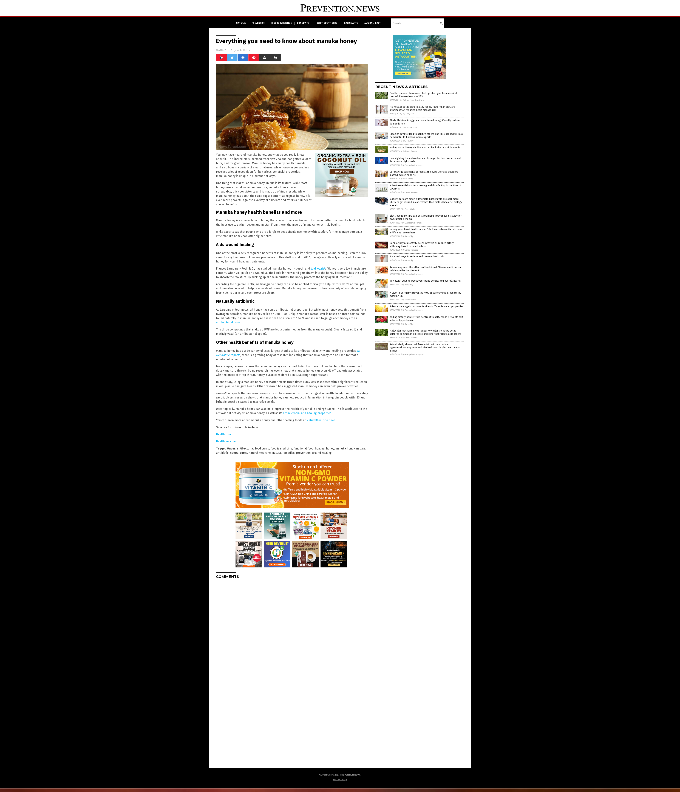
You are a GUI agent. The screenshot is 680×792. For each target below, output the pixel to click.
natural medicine (260, 452)
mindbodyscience (281, 23)
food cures (262, 448)
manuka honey (345, 448)
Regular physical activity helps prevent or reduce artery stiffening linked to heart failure (422, 245)
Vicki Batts (243, 50)
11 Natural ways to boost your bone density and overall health (425, 280)
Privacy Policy (340, 779)
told (318, 268)
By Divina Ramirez (411, 127)
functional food (303, 448)
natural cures (238, 452)
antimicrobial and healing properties (307, 413)
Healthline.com (226, 441)
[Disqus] (292, 626)
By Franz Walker (409, 209)
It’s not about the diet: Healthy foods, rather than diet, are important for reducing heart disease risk (422, 108)
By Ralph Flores (409, 300)
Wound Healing (322, 452)
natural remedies (283, 452)
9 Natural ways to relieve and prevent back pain (417, 256)
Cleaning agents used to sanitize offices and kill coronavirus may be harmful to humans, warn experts (426, 135)
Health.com (223, 434)
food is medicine (281, 448)
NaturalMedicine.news (320, 420)
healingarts (350, 23)
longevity (303, 23)
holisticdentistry (326, 23)
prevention (258, 23)
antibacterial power (229, 322)
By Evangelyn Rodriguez (413, 100)
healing (320, 448)
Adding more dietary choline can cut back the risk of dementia (425, 147)
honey (330, 448)
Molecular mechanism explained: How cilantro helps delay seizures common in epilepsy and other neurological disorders (425, 332)
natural (241, 23)
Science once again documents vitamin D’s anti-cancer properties (426, 306)
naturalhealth (373, 23)
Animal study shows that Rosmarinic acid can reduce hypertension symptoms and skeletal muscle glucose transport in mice (426, 347)
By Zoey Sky (408, 114)
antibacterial (245, 448)
